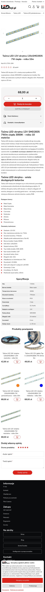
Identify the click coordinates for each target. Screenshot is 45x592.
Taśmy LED (17, 13)
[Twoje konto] (34, 6)
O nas (5, 487)
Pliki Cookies (7, 502)
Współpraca (7, 494)
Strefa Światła (22, 546)
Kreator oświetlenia (7, 2)
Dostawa (6, 514)
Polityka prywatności (10, 498)
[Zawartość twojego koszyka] (37, 6)
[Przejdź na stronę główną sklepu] (8, 7)
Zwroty (5, 525)
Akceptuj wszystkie (22, 580)
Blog (22, 540)
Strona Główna (6, 13)
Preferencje (33, 586)
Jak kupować (7, 510)
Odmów (12, 586)
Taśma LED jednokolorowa (32, 13)
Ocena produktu (7, 447)
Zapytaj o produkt (22, 109)
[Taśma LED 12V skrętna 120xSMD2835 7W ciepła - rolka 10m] (22, 33)
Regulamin (6, 521)
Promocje (18, 2)
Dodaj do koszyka (24, 104)
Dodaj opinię (22, 472)
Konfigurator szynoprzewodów (22, 551)
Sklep (22, 534)
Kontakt (5, 490)
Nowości (24, 2)
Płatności (6, 517)
